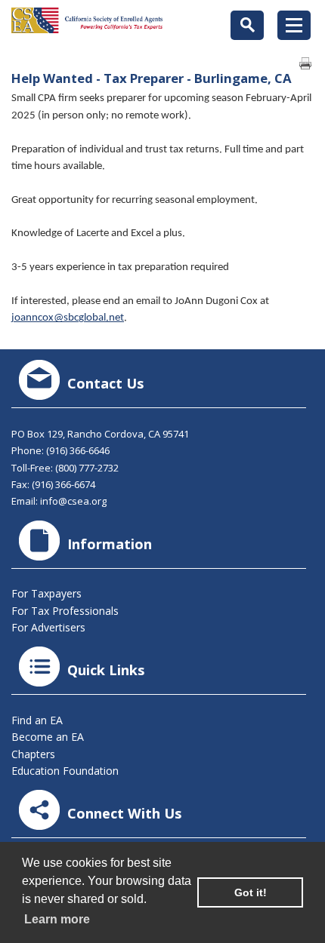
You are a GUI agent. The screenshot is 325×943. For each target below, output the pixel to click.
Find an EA (37, 720)
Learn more (57, 919)
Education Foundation (65, 770)
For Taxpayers (46, 593)
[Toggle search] (247, 25)
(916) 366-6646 (78, 450)
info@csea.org (73, 501)
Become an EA (47, 737)
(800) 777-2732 (87, 468)
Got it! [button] (250, 892)
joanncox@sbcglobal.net (67, 318)
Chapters (33, 754)
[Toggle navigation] (294, 25)
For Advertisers (48, 627)
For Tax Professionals (65, 611)
